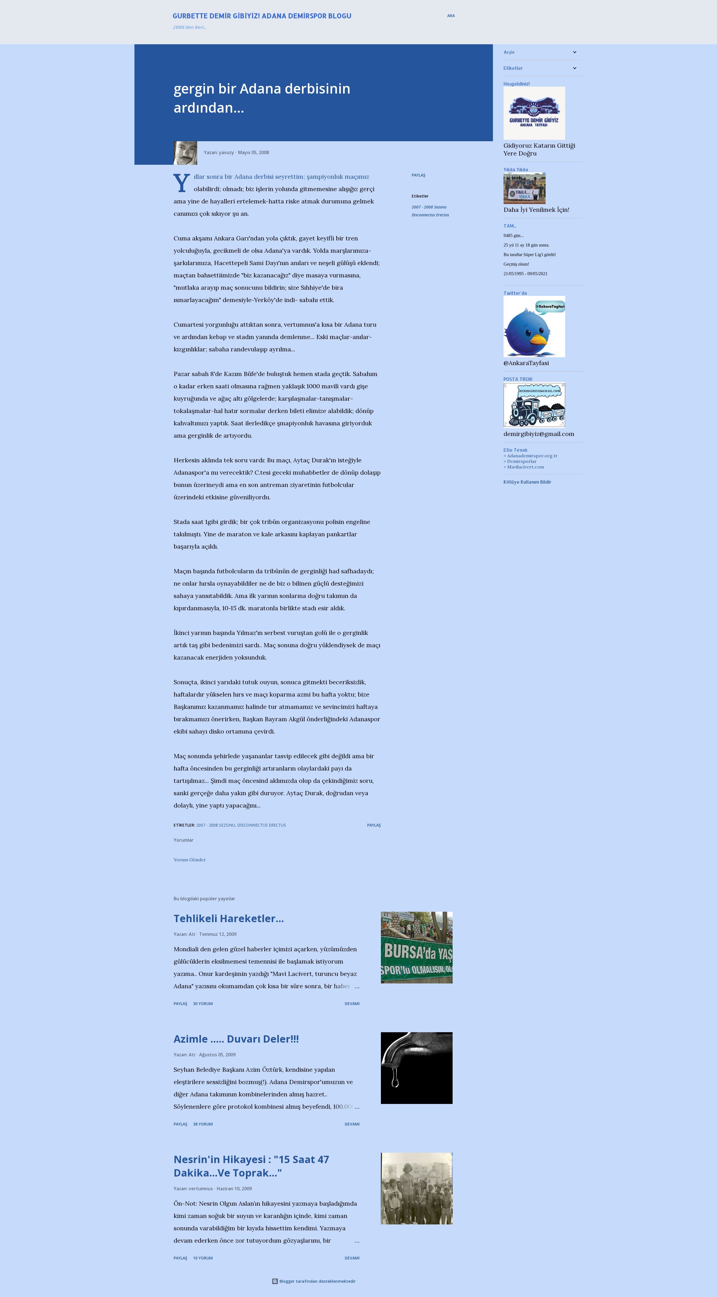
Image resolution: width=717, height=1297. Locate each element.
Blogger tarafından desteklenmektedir (317, 1281)
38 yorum (203, 1124)
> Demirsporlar (520, 461)
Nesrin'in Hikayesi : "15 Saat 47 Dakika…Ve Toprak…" (251, 1166)
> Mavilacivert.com (524, 467)
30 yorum (203, 1003)
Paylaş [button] (418, 175)
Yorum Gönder (190, 859)
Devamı (352, 1003)
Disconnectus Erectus (430, 214)
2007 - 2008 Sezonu (429, 207)
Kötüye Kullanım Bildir (527, 482)
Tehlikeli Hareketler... (229, 918)
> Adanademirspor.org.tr (531, 455)
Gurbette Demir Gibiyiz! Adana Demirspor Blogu (262, 15)
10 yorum (203, 1258)
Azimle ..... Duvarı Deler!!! (236, 1039)
